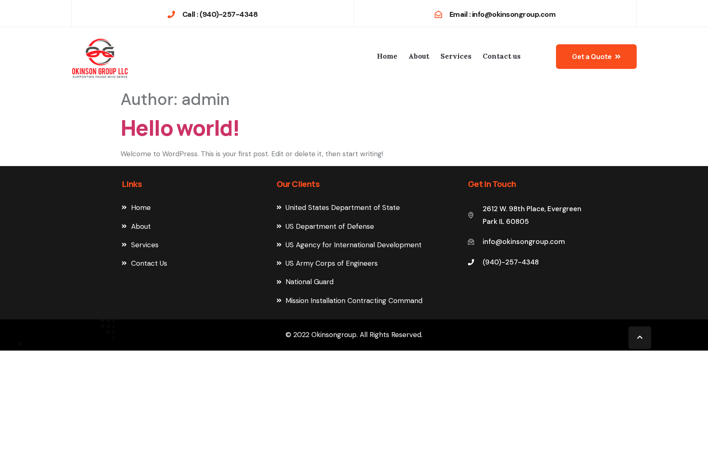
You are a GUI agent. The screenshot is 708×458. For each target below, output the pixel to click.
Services (456, 56)
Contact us (502, 56)
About (418, 56)
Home (387, 56)
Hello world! (180, 127)
